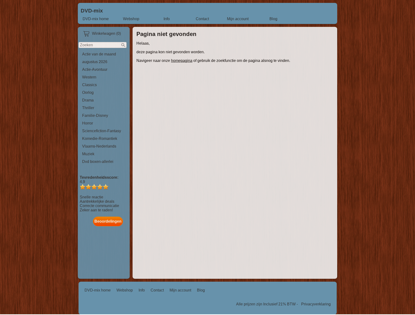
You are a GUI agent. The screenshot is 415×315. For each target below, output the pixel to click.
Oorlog (88, 92)
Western (89, 77)
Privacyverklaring (316, 304)
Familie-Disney (95, 115)
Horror (87, 123)
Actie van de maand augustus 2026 (99, 58)
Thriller (88, 108)
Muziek (88, 154)
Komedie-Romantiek (99, 139)
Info (167, 19)
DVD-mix (92, 11)
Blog (273, 19)
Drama (88, 100)
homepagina (181, 61)
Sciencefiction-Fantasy (101, 131)
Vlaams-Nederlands (99, 146)
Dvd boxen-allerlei (97, 162)
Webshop (131, 19)
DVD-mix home (96, 19)
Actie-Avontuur (94, 69)
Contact (202, 19)
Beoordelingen (108, 221)
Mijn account (238, 19)
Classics (89, 85)
